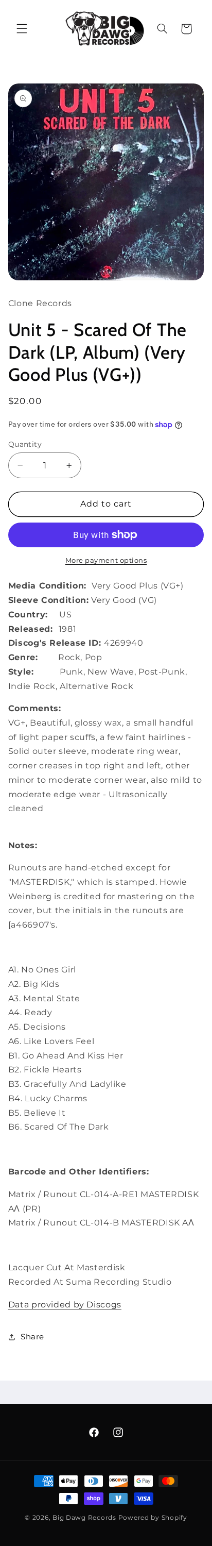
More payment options (106, 560)
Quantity (25, 444)
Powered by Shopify (152, 1517)
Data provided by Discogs (64, 1304)
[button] (21, 29)
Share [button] (32, 1336)
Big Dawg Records (84, 1517)
